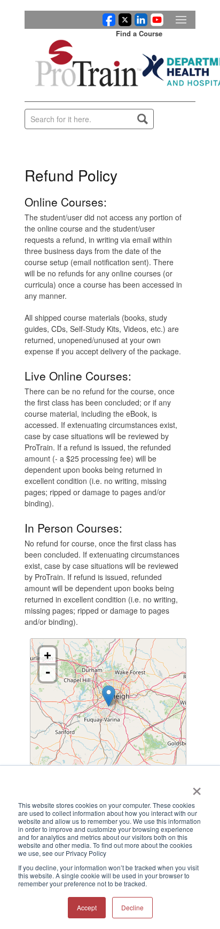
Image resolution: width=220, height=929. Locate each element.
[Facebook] (107, 23)
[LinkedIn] (139, 23)
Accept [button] (87, 907)
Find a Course (139, 33)
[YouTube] (155, 23)
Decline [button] (132, 907)
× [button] (197, 787)
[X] (123, 23)
